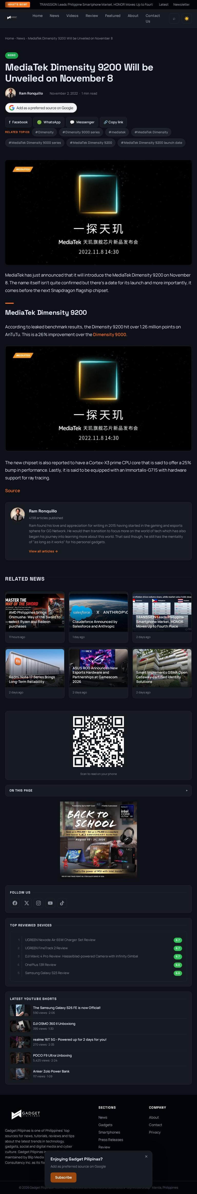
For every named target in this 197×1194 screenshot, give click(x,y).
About (133, 15)
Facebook (18, 122)
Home (38, 15)
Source (12, 490)
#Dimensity (44, 132)
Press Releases (110, 1139)
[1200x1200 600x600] (98, 877)
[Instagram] (38, 903)
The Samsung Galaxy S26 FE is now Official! (67, 1008)
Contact (155, 1124)
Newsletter (181, 4)
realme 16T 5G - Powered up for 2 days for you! (69, 1039)
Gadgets (105, 1124)
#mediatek (117, 132)
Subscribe (63, 1177)
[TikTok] (62, 903)
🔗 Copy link (113, 122)
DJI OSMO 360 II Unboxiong (54, 1023)
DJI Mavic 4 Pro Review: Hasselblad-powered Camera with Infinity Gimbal (81, 956)
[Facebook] (15, 903)
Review (92, 15)
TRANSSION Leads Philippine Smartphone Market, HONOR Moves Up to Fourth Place (84, 4)
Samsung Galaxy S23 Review (47, 972)
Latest (164, 4)
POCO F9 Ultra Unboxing (52, 1055)
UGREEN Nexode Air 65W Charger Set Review (60, 939)
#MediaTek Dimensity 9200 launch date (151, 142)
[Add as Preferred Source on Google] (41, 108)
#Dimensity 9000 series (81, 132)
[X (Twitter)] (27, 903)
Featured (113, 15)
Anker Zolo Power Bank (51, 1071)
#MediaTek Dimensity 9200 (91, 142)
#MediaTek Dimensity (151, 132)
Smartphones (109, 1132)
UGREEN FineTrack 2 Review (46, 948)
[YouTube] (50, 903)
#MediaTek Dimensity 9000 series (34, 142)
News (54, 15)
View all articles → (43, 551)
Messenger (82, 122)
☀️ (186, 18)
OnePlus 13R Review (40, 964)
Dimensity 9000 (109, 334)
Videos (72, 15)
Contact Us (153, 18)
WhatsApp (49, 122)
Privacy (155, 1132)
